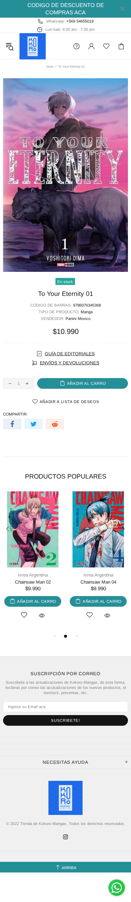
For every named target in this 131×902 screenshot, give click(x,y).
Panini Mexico (78, 318)
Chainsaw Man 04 (98, 581)
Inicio (50, 66)
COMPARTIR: (15, 414)
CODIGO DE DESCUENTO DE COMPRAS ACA (65, 9)
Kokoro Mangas (32, 46)
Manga (87, 312)
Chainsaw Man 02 (33, 581)
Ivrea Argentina (33, 574)
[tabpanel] (33, 562)
